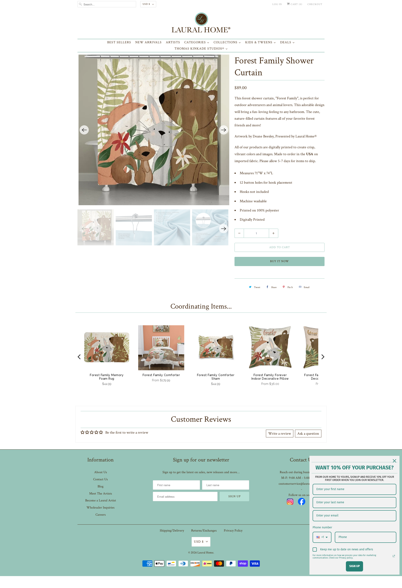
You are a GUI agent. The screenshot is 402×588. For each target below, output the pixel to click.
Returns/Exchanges (204, 530)
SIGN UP (354, 566)
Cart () (296, 4)
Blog (100, 486)
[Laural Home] (201, 24)
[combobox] (322, 537)
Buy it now (279, 261)
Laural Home (205, 553)
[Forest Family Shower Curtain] (154, 130)
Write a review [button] (279, 433)
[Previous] (84, 130)
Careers (100, 514)
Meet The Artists (100, 493)
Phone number (322, 527)
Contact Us (100, 479)
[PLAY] (153, 130)
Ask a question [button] (308, 433)
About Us (100, 472)
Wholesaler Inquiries (100, 507)
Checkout (314, 4)
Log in (277, 4)
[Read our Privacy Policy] (393, 556)
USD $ (146, 4)
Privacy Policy (233, 530)
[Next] (223, 130)
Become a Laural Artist (100, 500)
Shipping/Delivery (172, 530)
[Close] (394, 461)
